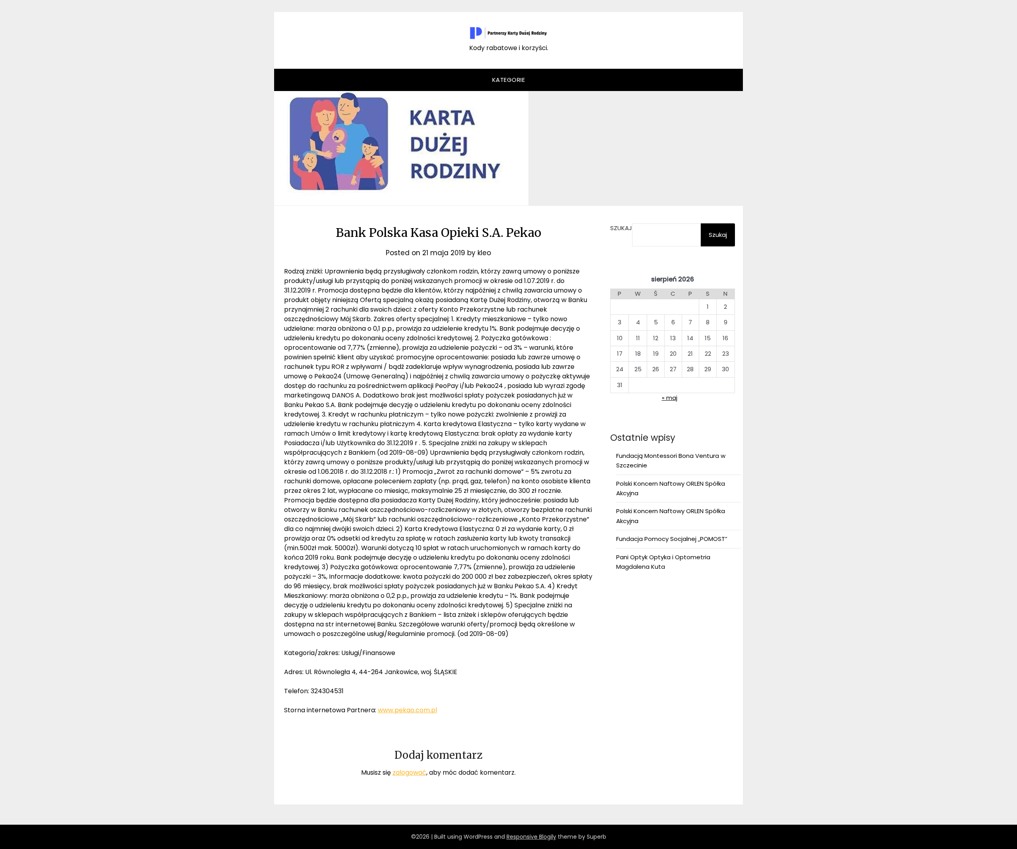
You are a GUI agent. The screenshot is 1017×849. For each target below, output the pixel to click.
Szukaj (621, 228)
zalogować (409, 772)
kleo (484, 253)
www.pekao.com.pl (407, 710)
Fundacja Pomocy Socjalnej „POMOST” (671, 539)
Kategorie (508, 80)
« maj (669, 397)
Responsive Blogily (531, 837)
